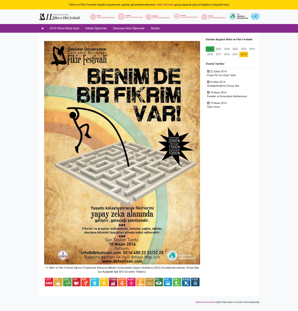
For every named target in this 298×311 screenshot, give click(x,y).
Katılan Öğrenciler (96, 28)
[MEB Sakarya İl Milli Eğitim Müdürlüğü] (185, 16)
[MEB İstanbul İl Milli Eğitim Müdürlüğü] (130, 16)
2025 (218, 49)
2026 (210, 49)
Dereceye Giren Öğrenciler (129, 28)
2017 (218, 54)
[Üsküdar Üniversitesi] (238, 16)
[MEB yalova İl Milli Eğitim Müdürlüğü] (213, 17)
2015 (235, 54)
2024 (227, 49)
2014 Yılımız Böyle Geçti (64, 28)
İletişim (155, 28)
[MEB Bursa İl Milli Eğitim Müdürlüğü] (102, 17)
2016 (227, 54)
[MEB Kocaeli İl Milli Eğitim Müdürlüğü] (158, 17)
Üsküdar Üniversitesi (205, 302)
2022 (235, 49)
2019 (252, 49)
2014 (243, 54)
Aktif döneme (165, 4)
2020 (243, 49)
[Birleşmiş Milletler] (255, 16)
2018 (210, 54)
